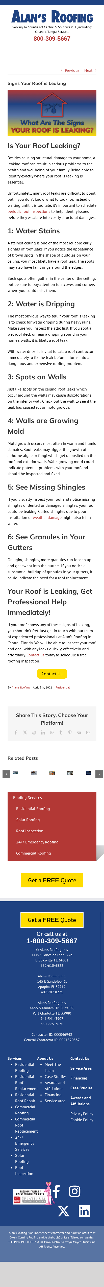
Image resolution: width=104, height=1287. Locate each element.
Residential (63, 687)
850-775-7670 (52, 1024)
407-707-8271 (52, 992)
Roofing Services (27, 797)
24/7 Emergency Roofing (37, 841)
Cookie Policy (81, 1119)
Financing (53, 1094)
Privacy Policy (81, 1113)
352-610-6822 (52, 965)
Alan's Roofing (21, 687)
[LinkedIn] (84, 1211)
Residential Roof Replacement (26, 1082)
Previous (72, 70)
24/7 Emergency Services (24, 1143)
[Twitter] (63, 1211)
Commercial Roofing (33, 853)
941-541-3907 (52, 1018)
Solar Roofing (28, 819)
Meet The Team (53, 1067)
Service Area (55, 1100)
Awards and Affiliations (55, 1085)
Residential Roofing (33, 808)
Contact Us (79, 1058)
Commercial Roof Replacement (26, 1125)
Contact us (35, 654)
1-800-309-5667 (51, 941)
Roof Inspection (29, 830)
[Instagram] (75, 1191)
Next (88, 70)
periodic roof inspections (29, 211)
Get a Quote (52, 880)
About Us (45, 1058)
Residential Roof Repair (25, 1097)
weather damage (47, 517)
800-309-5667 (52, 38)
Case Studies (56, 1076)
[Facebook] (56, 1191)
